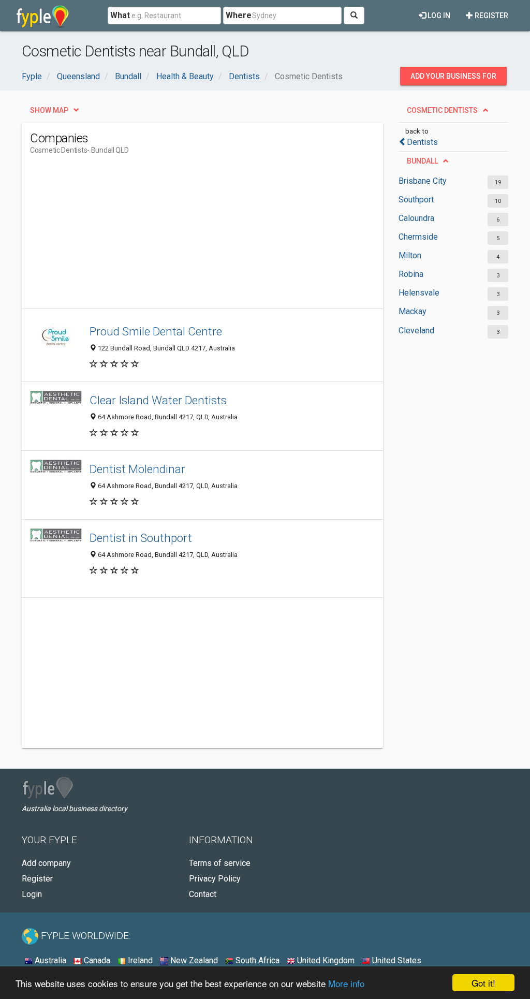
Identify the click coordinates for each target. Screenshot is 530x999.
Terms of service (220, 863)
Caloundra (416, 218)
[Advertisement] (218, 236)
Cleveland (416, 330)
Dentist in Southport (141, 538)
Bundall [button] (422, 161)
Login (32, 894)
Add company (46, 863)
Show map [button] (49, 110)
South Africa (256, 960)
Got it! (483, 982)
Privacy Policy (215, 879)
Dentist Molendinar (137, 469)
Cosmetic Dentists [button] (442, 110)
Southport (416, 199)
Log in (438, 15)
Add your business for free (453, 78)
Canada (96, 960)
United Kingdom (325, 960)
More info (346, 983)
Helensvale (419, 293)
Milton (410, 255)
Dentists (422, 142)
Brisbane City (423, 181)
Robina (411, 274)
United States (395, 960)
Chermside (418, 237)
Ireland (139, 960)
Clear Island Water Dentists (158, 400)
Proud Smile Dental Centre (156, 331)
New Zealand (193, 960)
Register (490, 15)
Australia (49, 960)
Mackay (412, 311)
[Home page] (42, 15)
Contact (202, 894)
